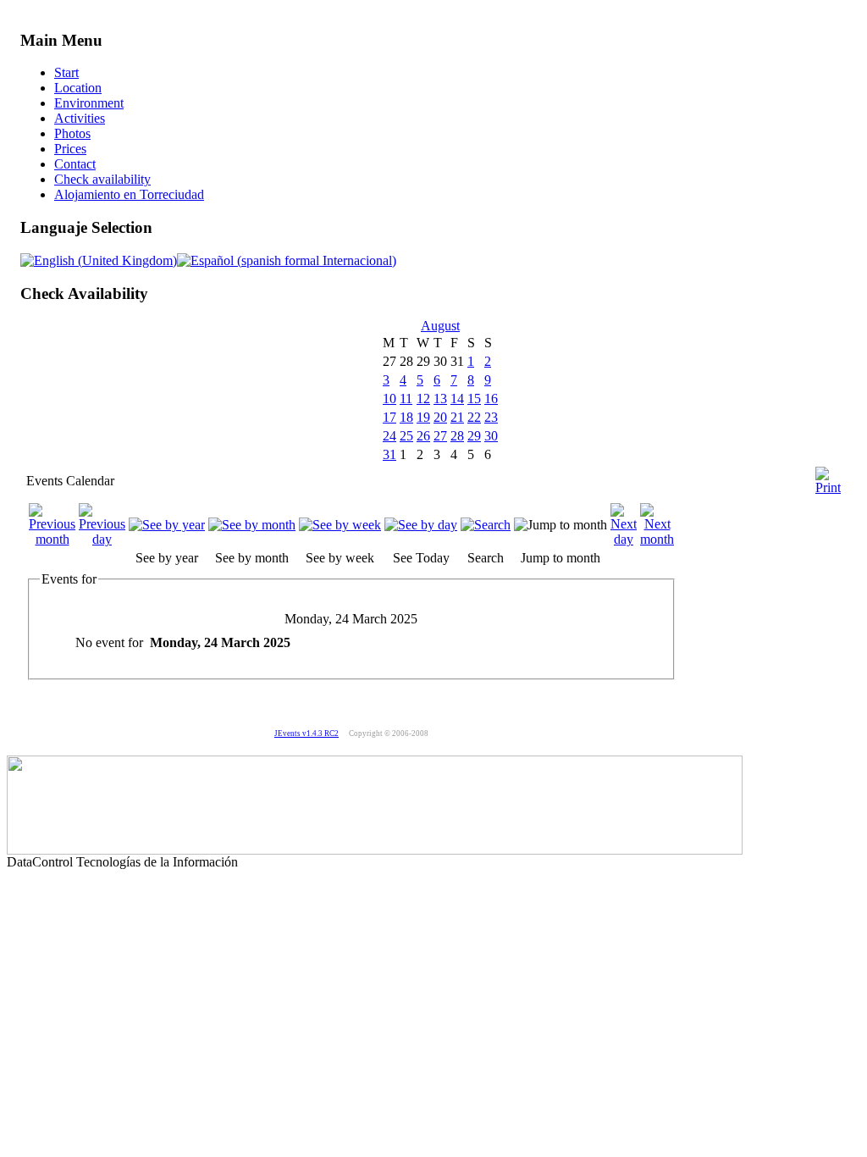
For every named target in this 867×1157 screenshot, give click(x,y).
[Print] (828, 474)
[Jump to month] (560, 525)
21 (457, 417)
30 (491, 436)
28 (457, 436)
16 (491, 398)
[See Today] (420, 525)
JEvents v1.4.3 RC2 (306, 733)
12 (423, 398)
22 (474, 417)
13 (440, 398)
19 (423, 417)
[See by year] (167, 525)
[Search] (486, 525)
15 (474, 398)
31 (389, 454)
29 (474, 436)
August (440, 325)
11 (406, 398)
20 (440, 417)
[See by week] (340, 525)
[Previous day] (102, 539)
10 (389, 398)
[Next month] (657, 539)
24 (389, 436)
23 (491, 417)
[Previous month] (52, 539)
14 (457, 398)
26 (423, 436)
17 (389, 417)
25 (406, 436)
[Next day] (623, 539)
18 (406, 417)
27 (440, 436)
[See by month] (251, 525)
